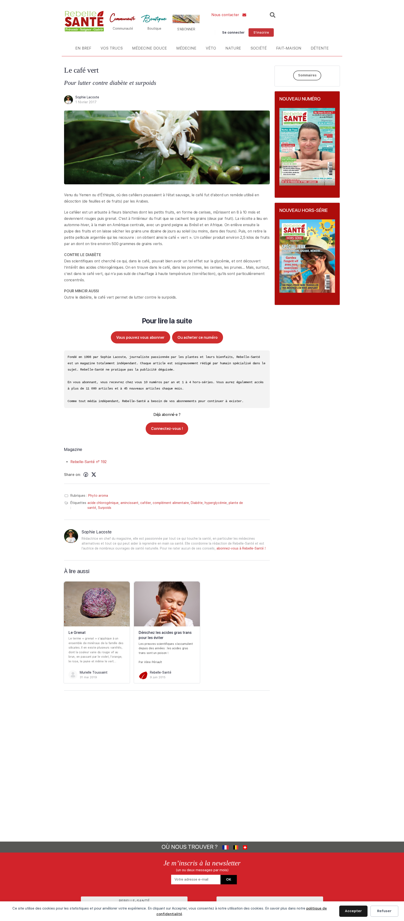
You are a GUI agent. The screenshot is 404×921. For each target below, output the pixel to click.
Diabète (197, 503)
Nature (233, 48)
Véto (211, 48)
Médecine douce (149, 48)
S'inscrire (261, 32)
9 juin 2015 (158, 677)
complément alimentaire (171, 503)
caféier (145, 503)
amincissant (129, 503)
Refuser (384, 911)
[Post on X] (94, 475)
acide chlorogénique (103, 503)
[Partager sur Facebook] (86, 475)
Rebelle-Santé (160, 672)
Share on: (72, 474)
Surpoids (104, 508)
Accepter (353, 911)
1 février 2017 (86, 102)
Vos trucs (112, 48)
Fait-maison (288, 48)
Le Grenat (77, 632)
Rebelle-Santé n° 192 (88, 462)
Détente (320, 48)
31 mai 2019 (88, 677)
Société (258, 48)
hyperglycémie (216, 503)
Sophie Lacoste (87, 97)
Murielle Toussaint (94, 672)
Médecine (186, 48)
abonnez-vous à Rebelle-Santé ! (241, 548)
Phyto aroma (98, 495)
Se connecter (233, 32)
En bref (83, 48)
